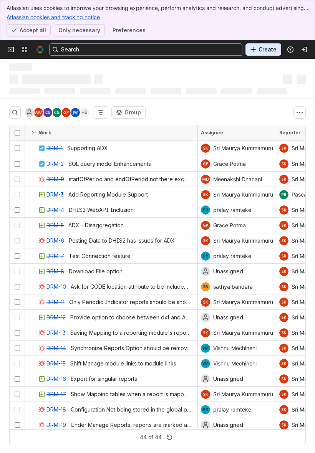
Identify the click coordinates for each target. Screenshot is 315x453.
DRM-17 (56, 394)
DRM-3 (55, 194)
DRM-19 (56, 425)
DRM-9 (55, 179)
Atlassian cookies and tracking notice (53, 17)
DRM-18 (56, 409)
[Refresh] (169, 437)
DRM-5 (55, 225)
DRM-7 (55, 256)
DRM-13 (56, 332)
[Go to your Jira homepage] (40, 49)
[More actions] (299, 112)
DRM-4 (55, 210)
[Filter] (100, 112)
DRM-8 (55, 271)
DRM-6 (55, 240)
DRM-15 (56, 363)
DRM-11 (55, 302)
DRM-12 (56, 317)
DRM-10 (56, 286)
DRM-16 (56, 378)
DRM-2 (55, 163)
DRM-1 (54, 148)
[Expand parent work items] (32, 132)
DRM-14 (56, 348)
